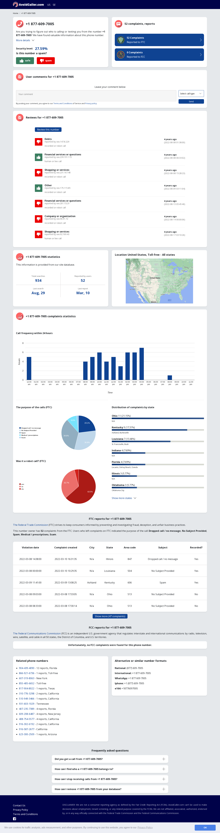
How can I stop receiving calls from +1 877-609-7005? (86, 779)
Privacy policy (91, 103)
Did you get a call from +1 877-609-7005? (79, 759)
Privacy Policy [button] (145, 827)
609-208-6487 (26, 714)
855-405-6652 (26, 683)
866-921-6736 (26, 673)
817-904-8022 (26, 688)
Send (191, 101)
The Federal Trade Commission (30, 525)
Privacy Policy (20, 809)
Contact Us (19, 805)
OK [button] (205, 827)
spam (48, 60)
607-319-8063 (26, 678)
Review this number (48, 129)
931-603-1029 (26, 703)
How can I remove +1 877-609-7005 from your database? (88, 789)
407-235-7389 (26, 708)
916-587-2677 (26, 729)
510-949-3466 (26, 698)
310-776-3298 (26, 693)
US (48, 4)
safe (27, 60)
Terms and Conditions (62, 103)
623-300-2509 (26, 734)
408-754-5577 (26, 719)
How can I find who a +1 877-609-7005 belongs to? (84, 769)
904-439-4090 (26, 668)
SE (54, 4)
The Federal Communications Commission (37, 633)
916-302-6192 (26, 724)
